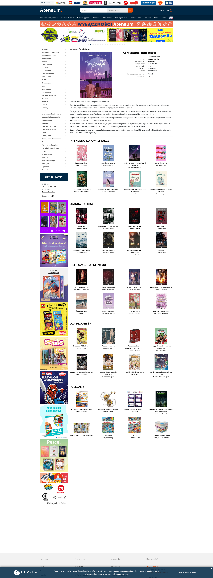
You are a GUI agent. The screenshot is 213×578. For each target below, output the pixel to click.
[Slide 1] (88, 44)
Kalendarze (46, 92)
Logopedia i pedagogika (51, 117)
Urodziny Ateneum (67, 17)
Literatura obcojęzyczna (51, 114)
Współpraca (115, 566)
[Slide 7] (103, 44)
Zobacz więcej (47, 196)
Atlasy (44, 61)
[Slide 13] (117, 44)
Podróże (45, 142)
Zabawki (45, 170)
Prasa (44, 151)
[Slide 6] (100, 44)
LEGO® (44, 105)
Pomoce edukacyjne (49, 145)
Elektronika (46, 80)
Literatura (46, 111)
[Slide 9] (107, 44)
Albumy (45, 49)
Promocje (96, 17)
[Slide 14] (120, 44)
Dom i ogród (46, 77)
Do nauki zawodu (48, 73)
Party (44, 132)
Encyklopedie (47, 83)
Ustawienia (79, 566)
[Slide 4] (95, 44)
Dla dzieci (45, 67)
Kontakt (163, 17)
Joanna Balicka (153, 59)
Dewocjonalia (47, 64)
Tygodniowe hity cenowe (49, 17)
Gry (43, 86)
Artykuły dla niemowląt (51, 52)
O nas (156, 17)
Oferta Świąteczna (49, 129)
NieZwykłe (151, 61)
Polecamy (77, 387)
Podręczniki (46, 136)
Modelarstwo (47, 120)
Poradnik (147, 17)
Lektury (45, 108)
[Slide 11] (112, 44)
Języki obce (46, 89)
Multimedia (46, 123)
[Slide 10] (110, 44)
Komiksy (45, 101)
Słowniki (45, 157)
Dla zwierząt (46, 70)
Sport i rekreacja (48, 160)
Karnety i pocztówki (49, 95)
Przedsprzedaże (121, 17)
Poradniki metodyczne (50, 148)
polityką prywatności (118, 573)
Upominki (45, 167)
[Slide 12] (115, 44)
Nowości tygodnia (83, 17)
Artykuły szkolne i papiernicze (49, 56)
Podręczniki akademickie (51, 139)
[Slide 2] (90, 44)
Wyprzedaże (107, 17)
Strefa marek (46, 3)
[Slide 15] (122, 44)
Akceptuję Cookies (187, 572)
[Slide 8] (105, 44)
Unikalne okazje (135, 17)
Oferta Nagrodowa (49, 126)
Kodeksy (45, 98)
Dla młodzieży (80, 323)
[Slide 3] (93, 44)
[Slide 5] (98, 44)
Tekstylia (45, 163)
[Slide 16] (124, 44)
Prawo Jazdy (47, 154)
